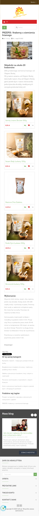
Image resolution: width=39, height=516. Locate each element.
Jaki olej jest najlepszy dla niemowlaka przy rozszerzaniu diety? (17, 434)
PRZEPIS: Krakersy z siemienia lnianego (15, 403)
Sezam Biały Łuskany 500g (15, 161)
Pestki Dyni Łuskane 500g (15, 243)
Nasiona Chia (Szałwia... (14, 202)
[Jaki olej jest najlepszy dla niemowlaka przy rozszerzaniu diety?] (19, 425)
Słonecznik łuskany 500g (14, 284)
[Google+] (21, 505)
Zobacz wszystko (28, 452)
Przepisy (8, 38)
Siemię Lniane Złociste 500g (16, 120)
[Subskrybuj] (35, 474)
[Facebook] (18, 505)
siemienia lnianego (25, 71)
